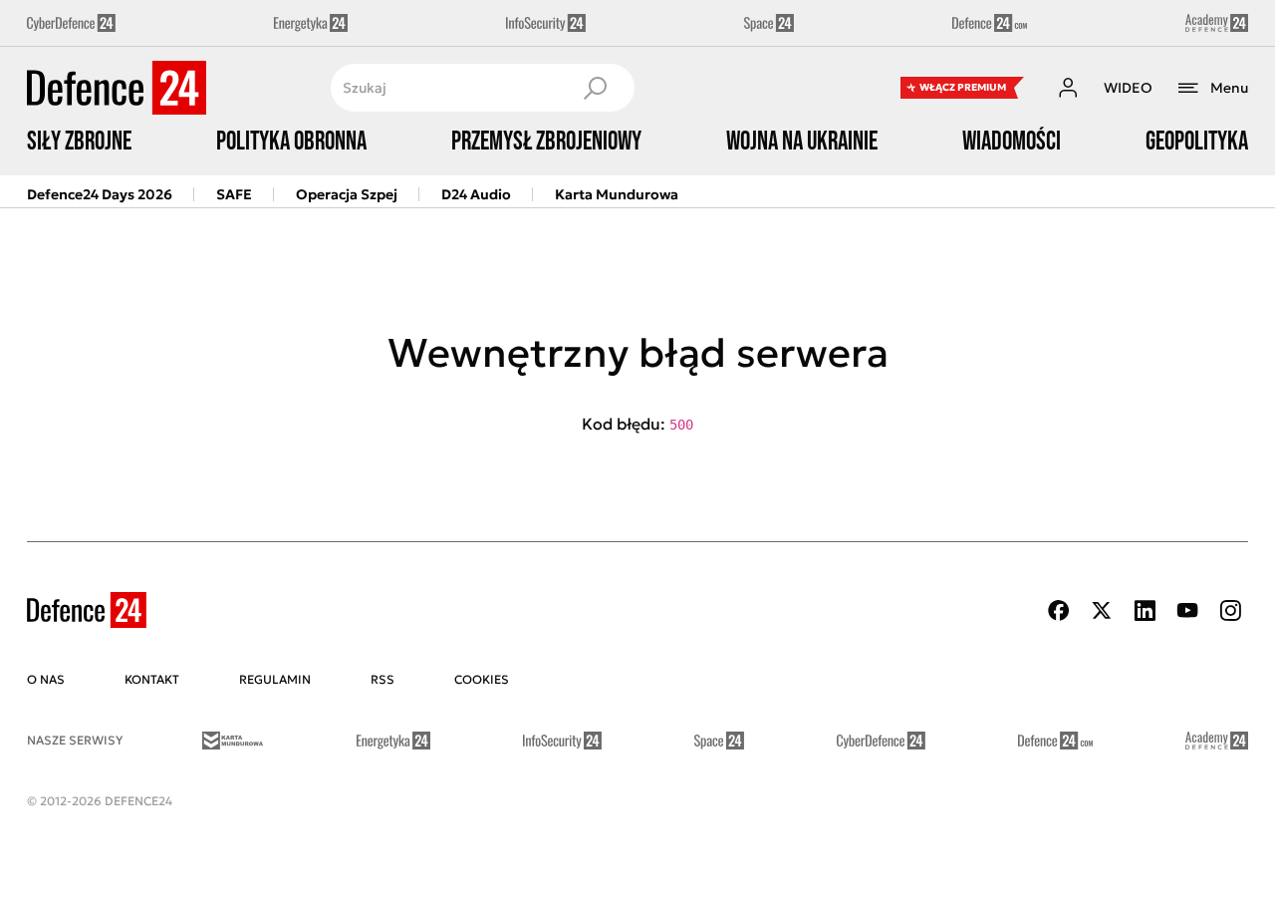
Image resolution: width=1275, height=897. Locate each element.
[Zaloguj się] (1068, 88)
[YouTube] (1187, 610)
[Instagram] (1230, 610)
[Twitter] (1102, 610)
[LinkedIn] (1144, 610)
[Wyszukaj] (595, 88)
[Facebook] (1059, 610)
